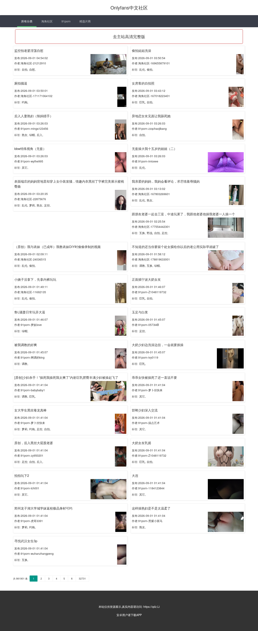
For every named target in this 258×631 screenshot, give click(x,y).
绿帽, (32, 135)
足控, (47, 205)
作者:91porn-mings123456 (31, 129)
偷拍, (150, 69)
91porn (66, 21)
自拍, (25, 69)
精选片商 (85, 21)
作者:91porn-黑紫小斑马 (147, 521)
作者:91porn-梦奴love (28, 325)
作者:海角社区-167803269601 (151, 194)
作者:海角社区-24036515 (30, 259)
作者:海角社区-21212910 (30, 63)
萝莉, (32, 205)
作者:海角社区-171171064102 (33, 96)
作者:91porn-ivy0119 (145, 357)
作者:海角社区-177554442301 (151, 227)
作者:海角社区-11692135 (30, 292)
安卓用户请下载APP (129, 615)
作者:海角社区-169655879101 (151, 63)
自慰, (32, 69)
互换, (142, 233)
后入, (40, 135)
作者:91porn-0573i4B (145, 325)
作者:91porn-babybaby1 (29, 390)
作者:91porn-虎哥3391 (28, 521)
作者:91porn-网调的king (29, 357)
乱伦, (142, 69)
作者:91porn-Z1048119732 (149, 292)
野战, (150, 233)
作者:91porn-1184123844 (148, 488)
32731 (82, 578)
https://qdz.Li (151, 607)
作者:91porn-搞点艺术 (146, 423)
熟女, (25, 135)
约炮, (25, 102)
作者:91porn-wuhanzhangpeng (34, 553)
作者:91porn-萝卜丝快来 (147, 390)
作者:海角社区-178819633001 (151, 259)
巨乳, (142, 102)
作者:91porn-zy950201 (28, 455)
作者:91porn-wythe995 (28, 161)
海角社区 (47, 21)
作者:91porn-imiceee (145, 161)
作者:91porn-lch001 (26, 488)
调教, (142, 266)
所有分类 (26, 21)
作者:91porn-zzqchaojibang (149, 129)
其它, (25, 167)
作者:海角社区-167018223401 (151, 96)
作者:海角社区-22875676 (30, 199)
